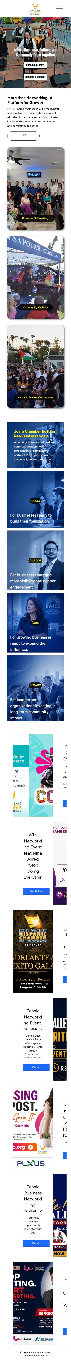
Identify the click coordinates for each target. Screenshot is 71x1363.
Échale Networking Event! (33, 1017)
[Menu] (60, 8)
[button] (23, 136)
